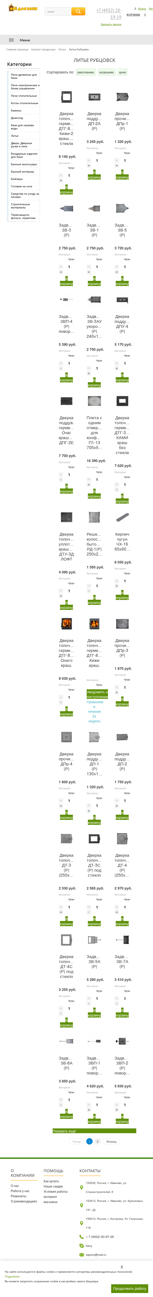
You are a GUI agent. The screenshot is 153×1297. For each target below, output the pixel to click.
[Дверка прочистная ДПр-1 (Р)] (122, 97)
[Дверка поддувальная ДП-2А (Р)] (94, 97)
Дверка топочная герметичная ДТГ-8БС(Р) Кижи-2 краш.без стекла (71, 128)
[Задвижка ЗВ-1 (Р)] (94, 208)
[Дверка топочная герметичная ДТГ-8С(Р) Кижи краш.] (94, 624)
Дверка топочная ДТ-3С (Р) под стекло (96, 865)
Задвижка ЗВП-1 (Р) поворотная (98, 1065)
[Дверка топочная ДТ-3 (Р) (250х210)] (66, 839)
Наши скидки (53, 1186)
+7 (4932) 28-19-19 (108, 14)
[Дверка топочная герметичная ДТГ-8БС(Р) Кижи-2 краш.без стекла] (66, 97)
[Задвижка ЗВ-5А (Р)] (94, 940)
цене (122, 72)
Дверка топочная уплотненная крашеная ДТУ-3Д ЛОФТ (71, 546)
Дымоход (17, 118)
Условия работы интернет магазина (56, 1196)
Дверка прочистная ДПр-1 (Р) (126, 120)
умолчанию (86, 72)
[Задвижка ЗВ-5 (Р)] (122, 208)
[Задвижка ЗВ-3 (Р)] (66, 208)
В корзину (66, 189)
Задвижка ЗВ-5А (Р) (96, 961)
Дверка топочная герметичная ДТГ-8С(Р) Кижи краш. (99, 652)
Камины (16, 110)
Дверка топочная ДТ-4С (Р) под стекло (68, 966)
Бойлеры (17, 179)
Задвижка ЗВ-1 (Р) (96, 230)
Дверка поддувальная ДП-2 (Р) (128, 761)
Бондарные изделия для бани (24, 155)
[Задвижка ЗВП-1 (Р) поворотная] (94, 1041)
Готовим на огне (21, 186)
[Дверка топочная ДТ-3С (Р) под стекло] (94, 839)
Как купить (51, 1181)
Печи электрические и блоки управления (25, 86)
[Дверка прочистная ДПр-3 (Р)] (122, 624)
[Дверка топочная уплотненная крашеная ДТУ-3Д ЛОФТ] (66, 517)
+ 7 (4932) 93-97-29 (100, 1236)
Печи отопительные (24, 96)
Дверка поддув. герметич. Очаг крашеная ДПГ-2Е (68, 429)
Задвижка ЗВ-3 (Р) (68, 230)
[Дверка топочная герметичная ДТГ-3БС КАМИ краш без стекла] (122, 401)
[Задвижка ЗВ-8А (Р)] (66, 1041)
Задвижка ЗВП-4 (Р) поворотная (70, 323)
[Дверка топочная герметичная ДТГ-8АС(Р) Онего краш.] (66, 624)
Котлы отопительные (24, 103)
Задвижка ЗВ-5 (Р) (124, 230)
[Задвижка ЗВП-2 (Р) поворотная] (122, 1041)
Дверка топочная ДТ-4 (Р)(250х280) (124, 865)
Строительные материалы (20, 205)
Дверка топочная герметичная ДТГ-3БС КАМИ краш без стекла (127, 434)
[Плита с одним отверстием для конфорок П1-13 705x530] (94, 401)
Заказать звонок (111, 24)
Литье (15, 136)
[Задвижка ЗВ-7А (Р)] (122, 940)
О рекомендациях (24, 1201)
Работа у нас (20, 1191)
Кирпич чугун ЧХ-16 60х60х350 (125, 541)
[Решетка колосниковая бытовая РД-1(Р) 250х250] (94, 517)
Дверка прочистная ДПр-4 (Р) (70, 761)
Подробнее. (12, 1276)
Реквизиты (18, 1196)
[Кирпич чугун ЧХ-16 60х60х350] (122, 517)
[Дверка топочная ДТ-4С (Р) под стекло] (66, 940)
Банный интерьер (22, 171)
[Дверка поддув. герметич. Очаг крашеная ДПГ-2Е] (66, 401)
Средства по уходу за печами (25, 195)
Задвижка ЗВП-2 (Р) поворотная (126, 1065)
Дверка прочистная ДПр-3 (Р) (126, 647)
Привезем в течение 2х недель (95, 711)
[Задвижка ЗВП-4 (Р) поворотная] (66, 300)
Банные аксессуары (24, 164)
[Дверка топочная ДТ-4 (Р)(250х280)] (122, 839)
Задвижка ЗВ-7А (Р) (124, 961)
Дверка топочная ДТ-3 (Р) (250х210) (68, 865)
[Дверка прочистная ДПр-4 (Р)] (66, 737)
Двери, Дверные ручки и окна (21, 144)
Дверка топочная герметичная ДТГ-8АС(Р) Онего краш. (71, 652)
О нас (15, 1185)
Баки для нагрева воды (22, 126)
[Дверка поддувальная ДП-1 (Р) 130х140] (94, 737)
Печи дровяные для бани (24, 76)
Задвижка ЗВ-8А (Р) (68, 1063)
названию (107, 72)
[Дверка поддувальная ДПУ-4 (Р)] (122, 300)
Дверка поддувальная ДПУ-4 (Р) (128, 323)
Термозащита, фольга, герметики (23, 216)
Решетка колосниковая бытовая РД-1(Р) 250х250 (100, 544)
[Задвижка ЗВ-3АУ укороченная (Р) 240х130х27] (94, 300)
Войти (142, 9)
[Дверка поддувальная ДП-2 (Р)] (122, 737)
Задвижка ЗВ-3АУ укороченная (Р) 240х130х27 (99, 326)
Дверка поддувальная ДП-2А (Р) (100, 120)
